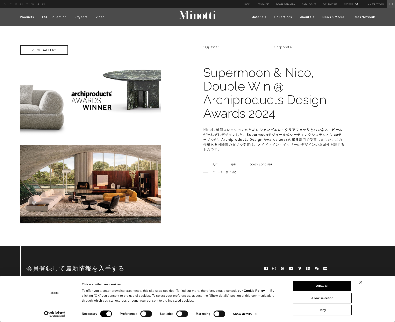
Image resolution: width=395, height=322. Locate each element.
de (15, 4)
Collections (283, 17)
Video (100, 17)
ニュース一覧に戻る (225, 172)
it (10, 4)
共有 (215, 164)
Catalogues (309, 4)
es (27, 4)
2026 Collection (54, 17)
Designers (263, 4)
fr (21, 4)
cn (32, 4)
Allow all (322, 286)
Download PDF (261, 164)
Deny (322, 310)
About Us (307, 17)
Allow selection (322, 298)
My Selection (376, 4)
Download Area (285, 4)
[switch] (146, 313)
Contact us (330, 4)
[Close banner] (360, 282)
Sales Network (363, 17)
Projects (80, 17)
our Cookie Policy (251, 290)
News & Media (333, 17)
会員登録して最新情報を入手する (75, 268)
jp (38, 4)
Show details (242, 314)
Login (247, 4)
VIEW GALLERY (44, 50)
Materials (258, 17)
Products (27, 17)
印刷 (234, 164)
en (5, 4)
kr (43, 4)
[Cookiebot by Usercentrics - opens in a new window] (55, 314)
